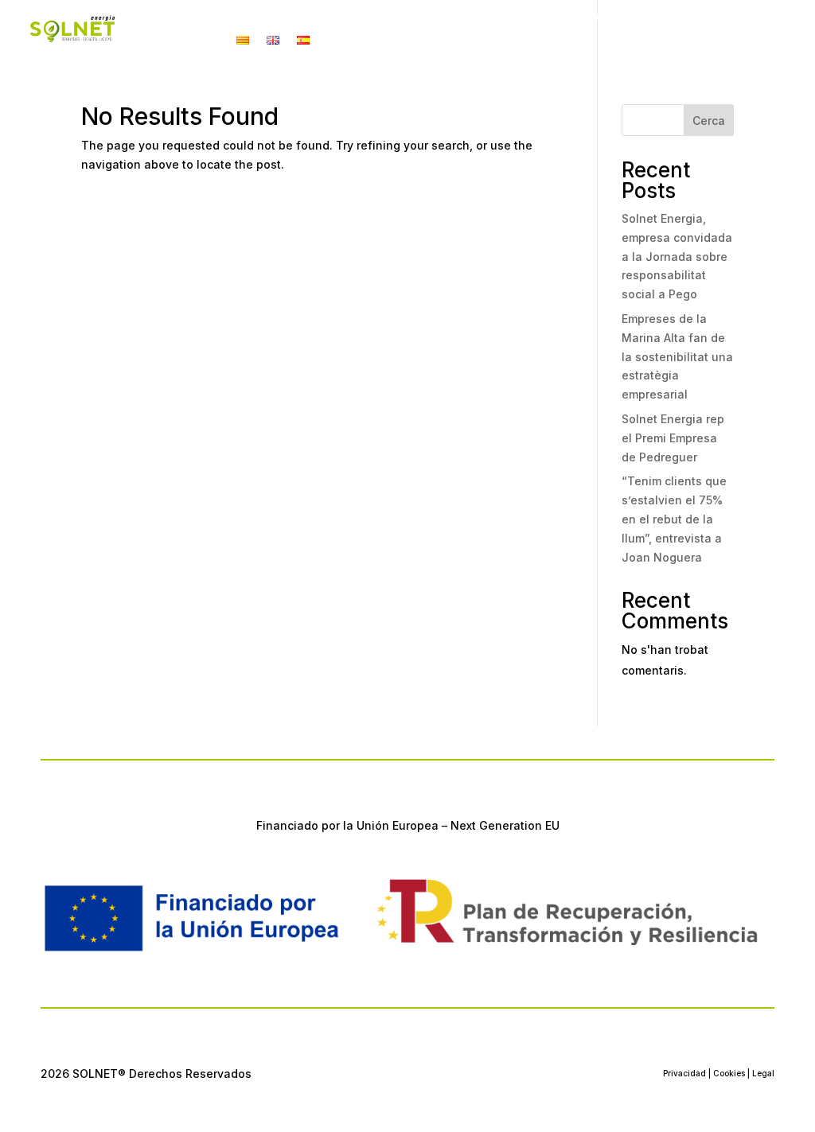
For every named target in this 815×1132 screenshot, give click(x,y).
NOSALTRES (604, 18)
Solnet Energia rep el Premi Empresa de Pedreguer (673, 438)
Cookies (729, 1073)
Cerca (708, 120)
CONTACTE (702, 18)
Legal (763, 1073)
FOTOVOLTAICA (181, 18)
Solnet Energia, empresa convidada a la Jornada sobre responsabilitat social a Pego (677, 256)
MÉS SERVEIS (515, 18)
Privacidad (684, 1073)
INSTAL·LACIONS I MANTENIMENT (351, 18)
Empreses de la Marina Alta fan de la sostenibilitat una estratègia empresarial (677, 356)
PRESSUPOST (178, 41)
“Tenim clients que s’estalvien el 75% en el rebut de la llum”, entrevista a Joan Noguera (674, 518)
